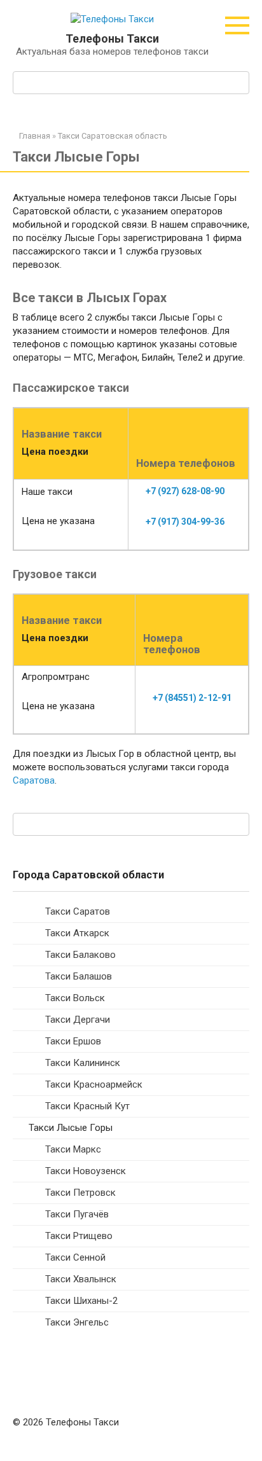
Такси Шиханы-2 (81, 1300)
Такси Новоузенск (85, 1171)
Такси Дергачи (77, 1019)
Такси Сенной (75, 1257)
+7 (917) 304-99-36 (185, 521)
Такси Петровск (80, 1192)
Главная (34, 136)
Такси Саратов (77, 911)
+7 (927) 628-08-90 (185, 491)
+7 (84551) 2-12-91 (192, 698)
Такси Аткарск (77, 933)
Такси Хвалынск (80, 1279)
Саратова (34, 780)
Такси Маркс (73, 1149)
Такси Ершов (73, 1041)
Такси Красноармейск (93, 1084)
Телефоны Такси (112, 38)
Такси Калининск (82, 1063)
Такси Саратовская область (112, 136)
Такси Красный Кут (87, 1106)
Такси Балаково (80, 954)
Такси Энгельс (77, 1322)
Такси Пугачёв (77, 1214)
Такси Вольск (75, 998)
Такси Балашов (78, 976)
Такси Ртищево (79, 1236)
